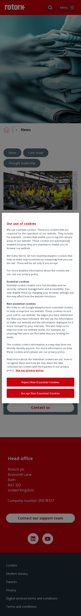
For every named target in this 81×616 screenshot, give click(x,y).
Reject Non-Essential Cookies (40, 382)
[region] (40, 308)
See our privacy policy (30, 370)
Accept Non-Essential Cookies (40, 393)
